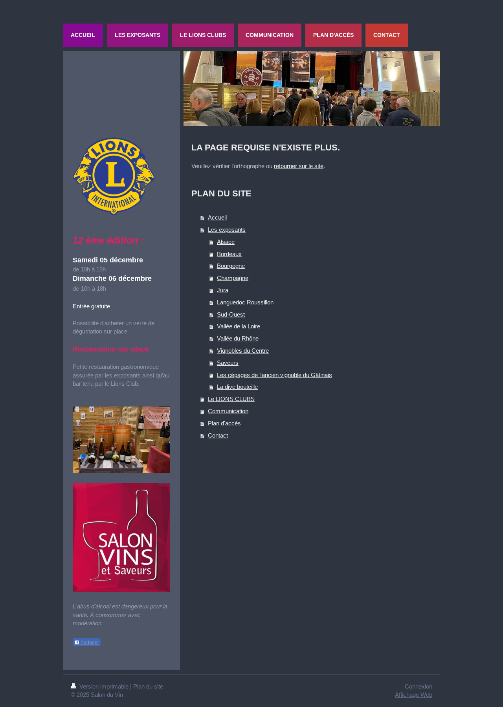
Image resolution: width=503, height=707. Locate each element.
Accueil (217, 217)
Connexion (418, 686)
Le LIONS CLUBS (231, 399)
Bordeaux (229, 254)
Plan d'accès (224, 423)
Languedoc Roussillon (245, 302)
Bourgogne (231, 265)
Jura (222, 290)
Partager (89, 642)
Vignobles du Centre (243, 350)
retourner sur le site (298, 166)
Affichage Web (413, 694)
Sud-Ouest (231, 314)
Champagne (232, 278)
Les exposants (227, 229)
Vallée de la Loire (238, 326)
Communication (228, 411)
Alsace (226, 241)
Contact (218, 435)
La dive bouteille (237, 386)
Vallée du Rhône (238, 338)
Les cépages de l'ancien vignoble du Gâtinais (274, 375)
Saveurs (228, 362)
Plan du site (148, 686)
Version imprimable (104, 686)
